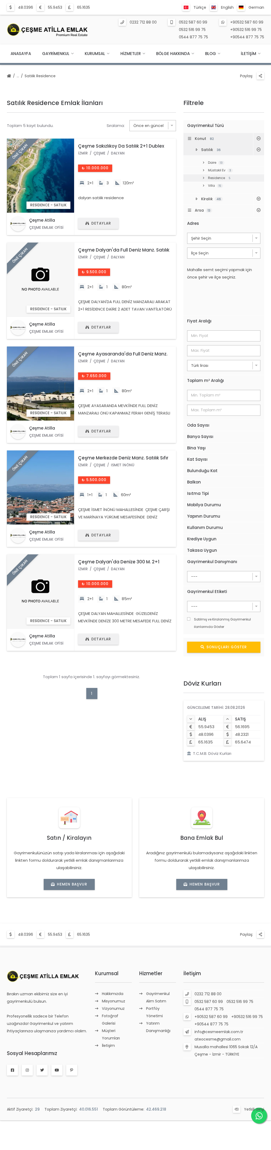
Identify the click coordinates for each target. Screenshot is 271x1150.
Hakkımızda (112, 993)
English (227, 7)
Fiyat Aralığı (199, 321)
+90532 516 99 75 (246, 29)
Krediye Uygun (201, 539)
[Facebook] (12, 1070)
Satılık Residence (40, 76)
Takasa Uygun (202, 550)
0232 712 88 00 (143, 22)
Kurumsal (95, 53)
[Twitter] (42, 1070)
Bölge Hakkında (173, 53)
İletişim (248, 53)
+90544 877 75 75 (247, 37)
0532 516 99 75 (192, 29)
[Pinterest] (71, 1070)
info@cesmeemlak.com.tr (219, 1031)
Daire (215, 162)
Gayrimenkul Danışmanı (212, 561)
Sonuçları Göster (226, 647)
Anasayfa (21, 53)
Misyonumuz (113, 1001)
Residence (219, 178)
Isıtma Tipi (198, 493)
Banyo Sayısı (200, 436)
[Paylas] (260, 76)
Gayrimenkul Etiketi (207, 591)
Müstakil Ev (219, 170)
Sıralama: (116, 125)
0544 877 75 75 (193, 37)
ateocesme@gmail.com (218, 1039)
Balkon (194, 482)
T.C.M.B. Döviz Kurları (212, 753)
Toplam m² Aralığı (205, 380)
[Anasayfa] (9, 76)
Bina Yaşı (196, 448)
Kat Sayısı (197, 459)
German (256, 7)
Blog (210, 53)
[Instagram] (27, 1070)
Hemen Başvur (72, 884)
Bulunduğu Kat (202, 470)
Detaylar (101, 223)
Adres (193, 223)
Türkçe (199, 7)
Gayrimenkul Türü (205, 125)
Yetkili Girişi (254, 1109)
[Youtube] (56, 1070)
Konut (204, 138)
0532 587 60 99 (193, 22)
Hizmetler (130, 53)
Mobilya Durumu (204, 505)
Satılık (211, 149)
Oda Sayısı (198, 425)
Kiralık (211, 199)
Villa (214, 185)
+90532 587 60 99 (246, 22)
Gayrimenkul (55, 53)
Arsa (202, 210)
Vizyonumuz (113, 1008)
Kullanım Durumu (205, 527)
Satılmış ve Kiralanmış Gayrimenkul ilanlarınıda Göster (222, 623)
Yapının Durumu (203, 516)
